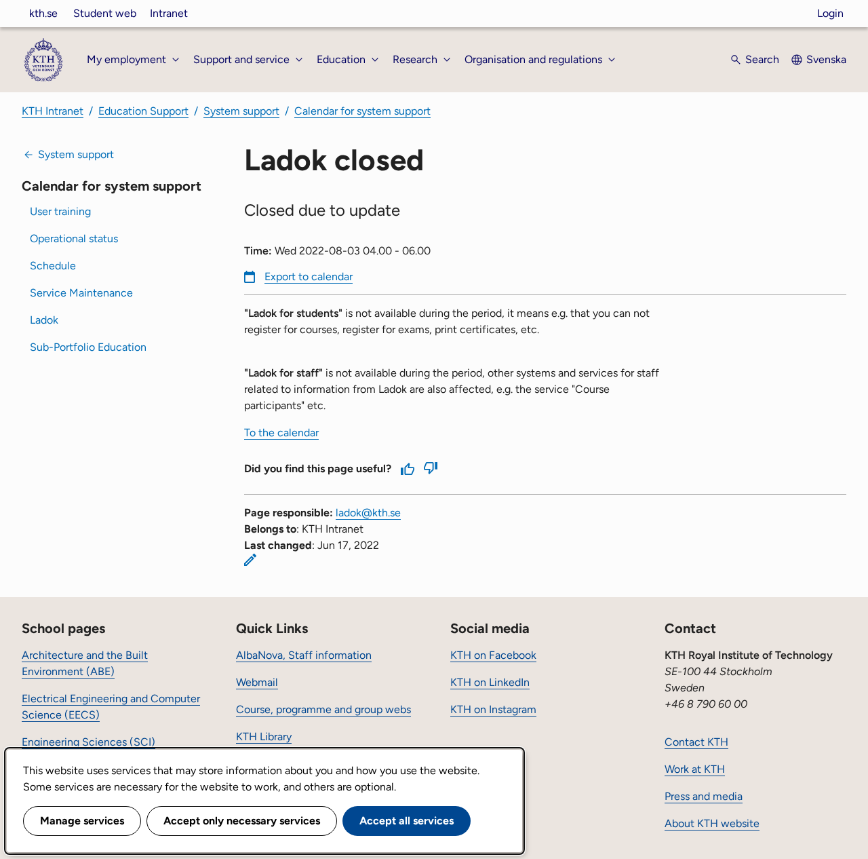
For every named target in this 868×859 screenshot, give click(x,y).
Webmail (257, 682)
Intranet (169, 13)
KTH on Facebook (493, 655)
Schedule (53, 265)
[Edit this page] (250, 560)
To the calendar (281, 432)
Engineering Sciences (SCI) (88, 742)
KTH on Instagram (493, 709)
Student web (104, 13)
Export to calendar (308, 276)
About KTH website (712, 823)
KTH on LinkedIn (490, 682)
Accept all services (406, 820)
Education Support (143, 110)
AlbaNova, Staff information (304, 655)
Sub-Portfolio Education (88, 347)
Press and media (704, 796)
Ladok (44, 319)
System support (241, 110)
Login (830, 13)
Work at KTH (695, 769)
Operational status (74, 238)
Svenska (826, 59)
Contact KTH (696, 742)
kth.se (43, 13)
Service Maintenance (81, 292)
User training (60, 211)
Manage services (82, 820)
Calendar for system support (362, 110)
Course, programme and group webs (323, 709)
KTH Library (264, 736)
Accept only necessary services (241, 820)
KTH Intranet (52, 110)
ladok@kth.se (368, 512)
